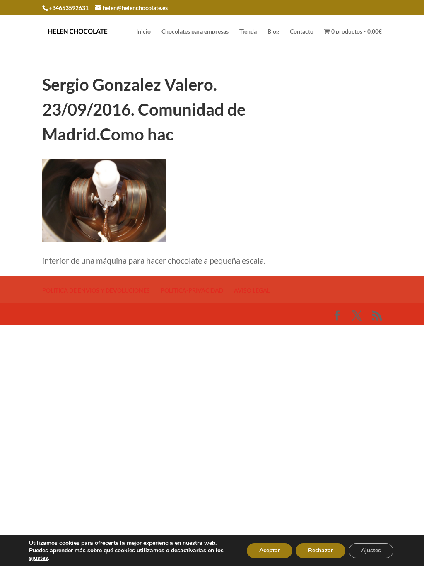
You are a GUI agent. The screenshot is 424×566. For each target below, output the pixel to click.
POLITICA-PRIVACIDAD (192, 290)
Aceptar (269, 550)
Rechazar (320, 550)
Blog (273, 32)
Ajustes (371, 550)
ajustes (38, 558)
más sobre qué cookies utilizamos (118, 550)
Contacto (301, 32)
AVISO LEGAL (252, 290)
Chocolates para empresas (195, 32)
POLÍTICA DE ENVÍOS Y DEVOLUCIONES (96, 290)
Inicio (143, 32)
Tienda (248, 32)
